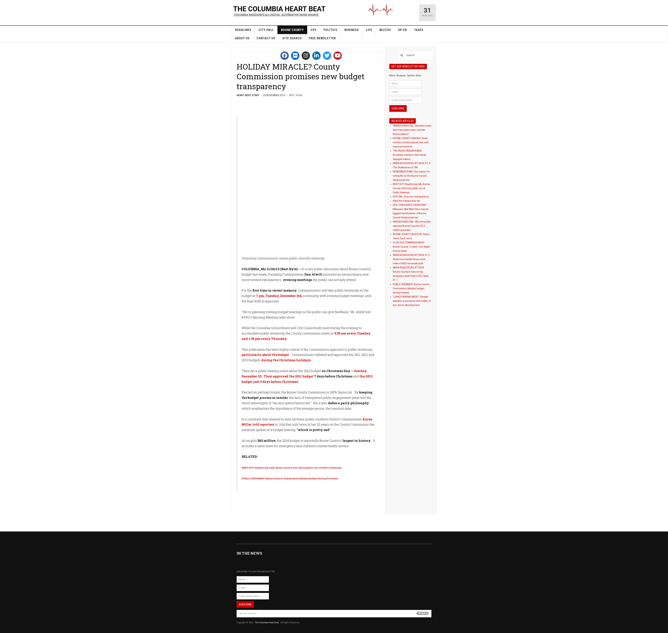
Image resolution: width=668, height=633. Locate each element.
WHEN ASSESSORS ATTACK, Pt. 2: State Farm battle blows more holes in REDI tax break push (411, 259)
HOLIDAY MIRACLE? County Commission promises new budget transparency (300, 76)
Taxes (418, 30)
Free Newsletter (322, 38)
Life (369, 30)
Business (351, 30)
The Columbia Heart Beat (267, 622)
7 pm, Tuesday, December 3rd (279, 296)
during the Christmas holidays (286, 360)
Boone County (292, 30)
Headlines (243, 30)
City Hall (266, 30)
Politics (330, 30)
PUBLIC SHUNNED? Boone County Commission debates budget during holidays (411, 288)
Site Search (292, 38)
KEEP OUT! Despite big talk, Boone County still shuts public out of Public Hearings (411, 188)
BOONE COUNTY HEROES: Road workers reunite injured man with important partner (411, 142)
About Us (242, 38)
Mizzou (385, 30)
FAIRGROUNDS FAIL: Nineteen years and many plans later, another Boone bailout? (412, 129)
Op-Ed (402, 30)
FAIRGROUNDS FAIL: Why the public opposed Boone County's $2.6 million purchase (412, 225)
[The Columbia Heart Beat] (279, 11)
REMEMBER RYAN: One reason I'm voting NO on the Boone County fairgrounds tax (411, 175)
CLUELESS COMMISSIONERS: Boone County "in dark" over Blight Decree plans (411, 246)
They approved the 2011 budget (288, 376)
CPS (313, 30)
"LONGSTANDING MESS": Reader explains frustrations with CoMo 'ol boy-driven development (412, 301)
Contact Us (266, 38)
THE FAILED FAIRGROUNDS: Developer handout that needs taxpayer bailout (409, 154)
